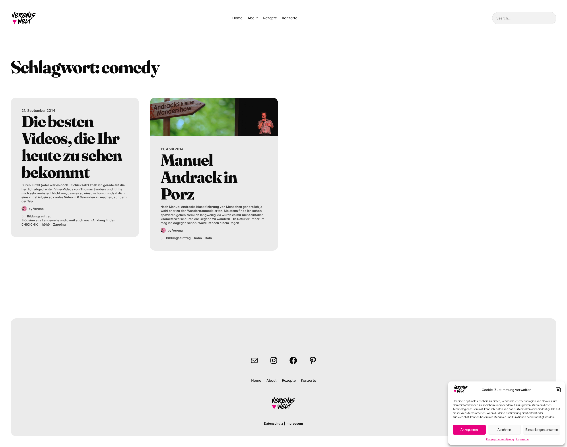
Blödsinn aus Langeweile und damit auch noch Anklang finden (68, 220)
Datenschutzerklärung (500, 439)
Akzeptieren (469, 430)
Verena (38, 209)
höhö (46, 224)
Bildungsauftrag (39, 216)
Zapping (59, 224)
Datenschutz (273, 423)
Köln (208, 238)
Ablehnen (504, 430)
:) (22, 216)
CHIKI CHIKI (30, 224)
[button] (558, 390)
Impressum (522, 439)
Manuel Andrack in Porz (199, 176)
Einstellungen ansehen (541, 430)
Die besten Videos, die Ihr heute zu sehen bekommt (71, 146)
